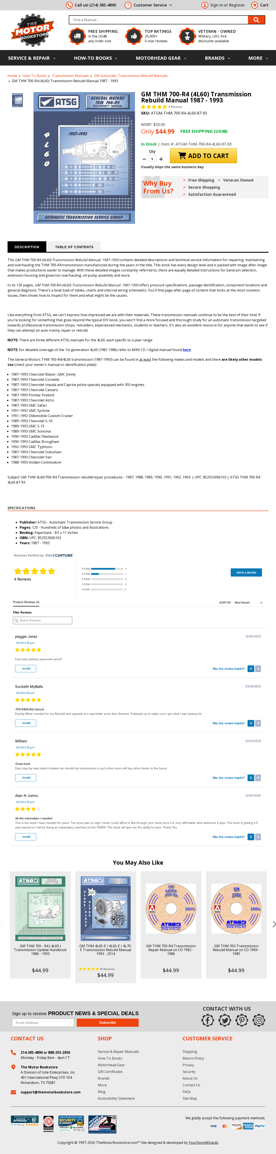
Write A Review (246, 572)
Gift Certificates (110, 1071)
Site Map (190, 1098)
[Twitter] (224, 1020)
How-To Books (93, 58)
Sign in (216, 5)
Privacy (188, 1065)
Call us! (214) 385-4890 (95, 5)
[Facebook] (207, 1020)
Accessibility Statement (116, 1098)
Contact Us (191, 1085)
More (256, 58)
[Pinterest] (241, 1020)
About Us (190, 1078)
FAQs (187, 1091)
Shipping (190, 1051)
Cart (264, 5)
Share (26, 668)
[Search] (256, 19)
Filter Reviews (22, 612)
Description (27, 247)
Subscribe (107, 1022)
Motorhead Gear (159, 58)
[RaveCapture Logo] (58, 555)
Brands (215, 58)
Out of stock (105, 912)
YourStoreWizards (203, 1142)
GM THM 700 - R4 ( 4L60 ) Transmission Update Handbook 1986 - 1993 (40, 950)
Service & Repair (29, 58)
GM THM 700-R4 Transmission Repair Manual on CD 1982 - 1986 (171, 950)
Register (237, 5)
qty (152, 151)
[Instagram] (258, 1020)
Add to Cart (40, 912)
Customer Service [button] (150, 5)
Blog (101, 1091)
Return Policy (193, 1058)
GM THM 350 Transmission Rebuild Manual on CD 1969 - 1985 (236, 950)
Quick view (40, 905)
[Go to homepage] (32, 30)
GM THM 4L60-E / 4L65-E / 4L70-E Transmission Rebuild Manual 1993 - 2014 (105, 950)
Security (189, 1071)
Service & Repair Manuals (118, 1051)
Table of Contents (74, 247)
